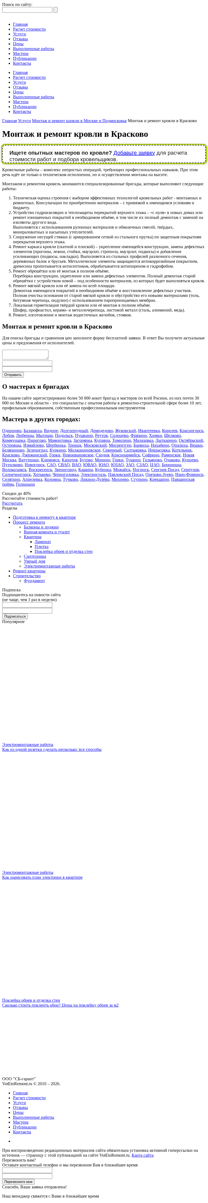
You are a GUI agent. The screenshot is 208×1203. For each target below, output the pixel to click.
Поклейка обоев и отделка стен (64, 551)
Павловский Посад (125, 474)
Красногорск (191, 430)
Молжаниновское (84, 450)
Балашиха (33, 430)
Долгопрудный (74, 430)
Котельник (182, 450)
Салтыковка (135, 450)
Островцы (11, 445)
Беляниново (13, 450)
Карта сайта (143, 1155)
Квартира (32, 536)
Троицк (75, 445)
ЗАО (130, 464)
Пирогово (36, 440)
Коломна (52, 479)
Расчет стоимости (29, 29)
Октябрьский (191, 440)
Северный (112, 450)
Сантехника (35, 556)
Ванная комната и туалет (47, 532)
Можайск (122, 469)
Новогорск (35, 464)
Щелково (172, 435)
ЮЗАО (117, 464)
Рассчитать (12, 503)
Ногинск (141, 469)
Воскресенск (40, 469)
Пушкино (84, 435)
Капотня (69, 460)
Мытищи (44, 435)
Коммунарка (13, 440)
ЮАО (104, 464)
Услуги (19, 34)
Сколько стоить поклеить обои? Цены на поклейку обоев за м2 (60, 1005)
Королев (169, 430)
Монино (102, 460)
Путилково (12, 464)
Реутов (101, 435)
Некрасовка (159, 450)
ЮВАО (89, 464)
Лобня (8, 435)
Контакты (22, 63)
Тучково (70, 479)
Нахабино (160, 445)
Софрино (150, 455)
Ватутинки (28, 460)
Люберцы (25, 435)
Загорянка (82, 440)
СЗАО (142, 464)
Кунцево (190, 460)
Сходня (102, 455)
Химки (155, 435)
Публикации (25, 58)
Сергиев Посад (165, 469)
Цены (18, 43)
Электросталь (93, 474)
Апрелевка (32, 479)
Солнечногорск (16, 474)
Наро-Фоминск (189, 474)
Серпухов (190, 469)
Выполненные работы (33, 48)
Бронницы (171, 464)
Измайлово (33, 445)
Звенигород (65, 469)
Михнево (120, 479)
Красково (11, 455)
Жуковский (125, 430)
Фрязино (139, 435)
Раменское (171, 455)
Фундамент (34, 580)
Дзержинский (34, 455)
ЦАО (155, 464)
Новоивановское (78, 455)
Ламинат (43, 541)
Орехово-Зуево (159, 474)
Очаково (172, 460)
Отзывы (20, 39)
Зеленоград (37, 450)
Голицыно (25, 484)
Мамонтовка (59, 440)
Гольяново (152, 460)
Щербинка (56, 445)
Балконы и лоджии (41, 527)
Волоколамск (14, 469)
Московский (95, 445)
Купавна (102, 440)
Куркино (58, 450)
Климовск (50, 460)
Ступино (139, 479)
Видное (51, 430)
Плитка (41, 546)
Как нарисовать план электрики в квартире (42, 877)
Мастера (20, 53)
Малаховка (143, 440)
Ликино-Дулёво (94, 479)
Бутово (86, 460)
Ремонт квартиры (29, 571)
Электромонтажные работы (49, 566)
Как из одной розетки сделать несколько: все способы (52, 749)
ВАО (76, 464)
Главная (20, 24)
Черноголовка (66, 474)
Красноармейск (125, 455)
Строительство (27, 575)
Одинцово (11, 430)
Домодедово (101, 430)
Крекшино (159, 479)
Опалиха (179, 445)
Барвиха (141, 445)
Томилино (121, 440)
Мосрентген (120, 445)
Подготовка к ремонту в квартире (44, 517)
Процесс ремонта (29, 522)
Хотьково (41, 474)
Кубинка (103, 469)
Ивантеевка (149, 430)
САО (51, 464)
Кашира (85, 469)
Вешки (196, 445)
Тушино (133, 460)
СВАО (64, 464)
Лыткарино (166, 440)
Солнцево (119, 435)
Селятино (11, 479)
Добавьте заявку (134, 153)
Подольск (64, 435)
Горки (54, 455)
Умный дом (34, 561)
